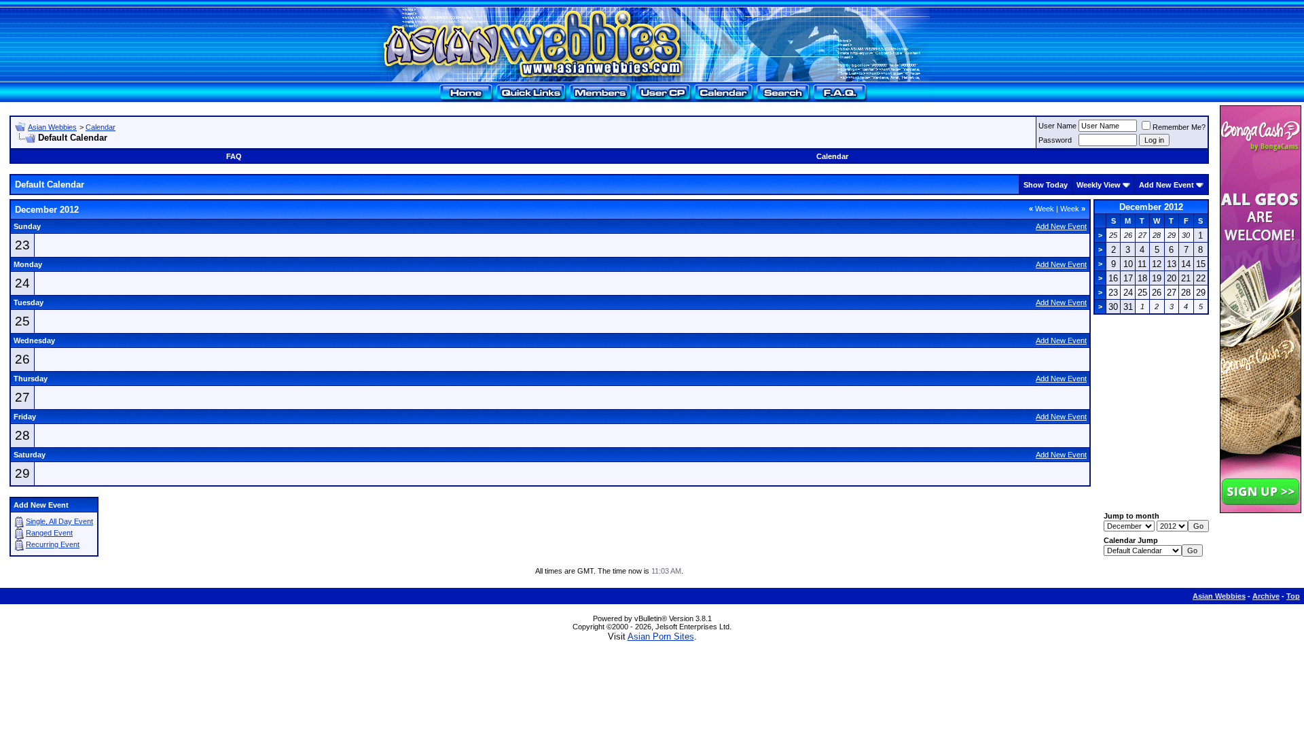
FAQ (234, 156)
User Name (1057, 126)
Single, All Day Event (59, 521)
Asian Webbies (52, 127)
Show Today (1046, 185)
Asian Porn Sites (661, 636)
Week (1041, 209)
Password (1055, 140)
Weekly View (1098, 185)
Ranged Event (49, 533)
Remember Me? (1179, 127)
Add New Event (1166, 185)
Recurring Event (52, 544)
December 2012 (1151, 207)
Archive (1266, 596)
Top (1293, 596)
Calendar (100, 127)
